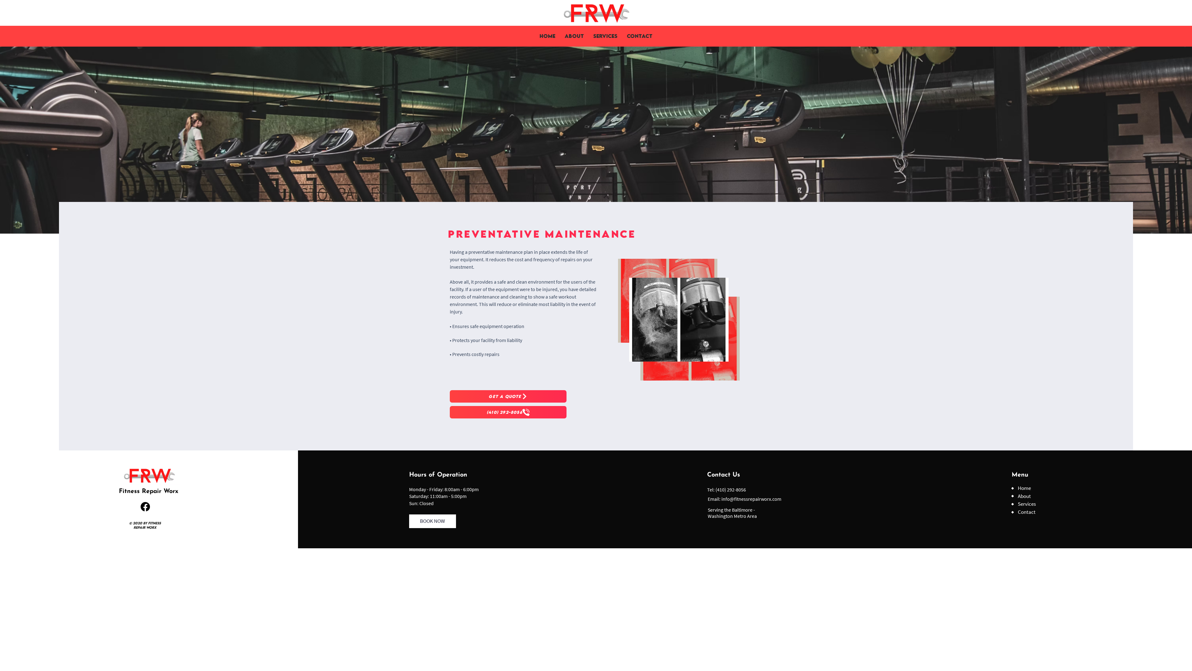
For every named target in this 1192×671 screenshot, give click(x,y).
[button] (605, 36)
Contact (1027, 512)
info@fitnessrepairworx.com (751, 499)
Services (1027, 503)
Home (1024, 488)
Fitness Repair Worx (148, 491)
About (1024, 496)
